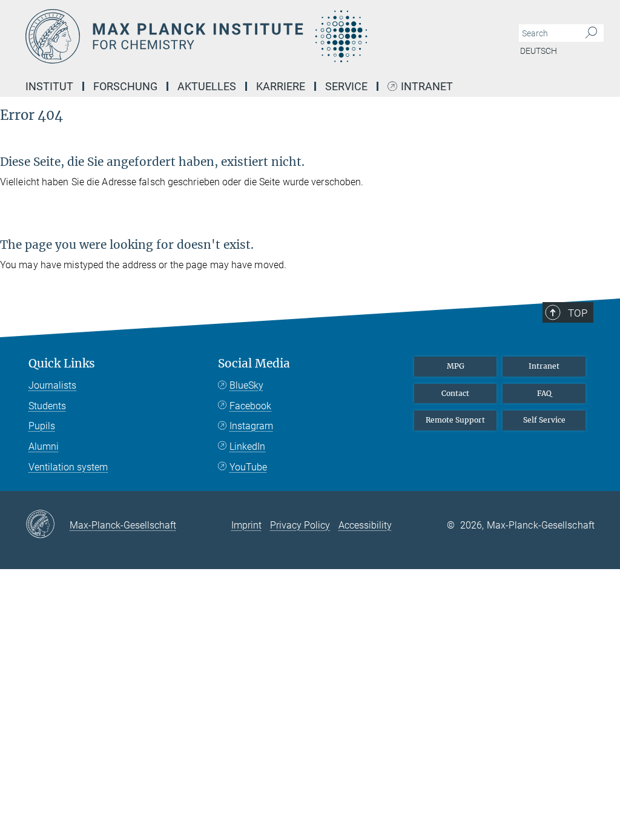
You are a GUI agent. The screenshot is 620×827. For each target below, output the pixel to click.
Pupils (41, 426)
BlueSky (246, 385)
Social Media (254, 364)
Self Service (544, 419)
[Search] (591, 33)
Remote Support (455, 419)
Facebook (250, 406)
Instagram (251, 426)
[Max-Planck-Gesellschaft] (47, 524)
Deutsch (538, 51)
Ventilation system (68, 467)
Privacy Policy (300, 525)
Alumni (43, 446)
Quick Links (61, 364)
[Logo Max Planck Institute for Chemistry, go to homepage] (252, 36)
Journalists (52, 385)
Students (47, 406)
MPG (455, 366)
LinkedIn (247, 446)
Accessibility (365, 525)
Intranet (427, 87)
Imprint (246, 525)
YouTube (248, 467)
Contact (455, 393)
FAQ (544, 393)
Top (577, 313)
